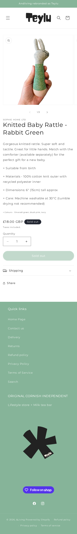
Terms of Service (20, 372)
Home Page (16, 319)
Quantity (9, 233)
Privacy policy (28, 525)
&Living (20, 519)
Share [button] (11, 283)
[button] (8, 18)
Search (13, 382)
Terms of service (50, 525)
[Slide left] (29, 112)
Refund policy (18, 355)
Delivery (14, 337)
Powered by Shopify (38, 519)
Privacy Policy (18, 364)
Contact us (16, 328)
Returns (14, 346)
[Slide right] (47, 112)
